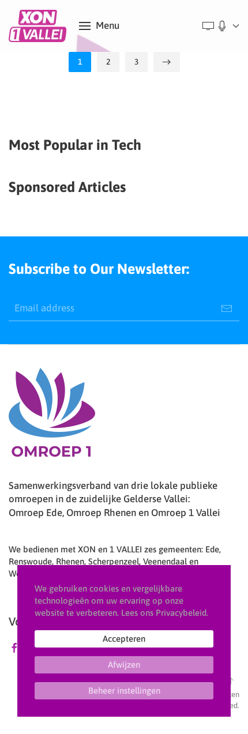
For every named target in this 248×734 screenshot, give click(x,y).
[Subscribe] (226, 308)
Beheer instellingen (124, 690)
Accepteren (124, 638)
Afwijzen (124, 664)
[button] (99, 26)
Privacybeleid (181, 613)
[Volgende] (166, 62)
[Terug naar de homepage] (39, 26)
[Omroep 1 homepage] (52, 416)
